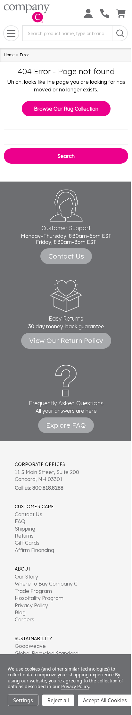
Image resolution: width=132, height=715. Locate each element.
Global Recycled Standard (46, 653)
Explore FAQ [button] (66, 425)
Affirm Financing (34, 550)
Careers (24, 619)
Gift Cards (27, 543)
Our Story (26, 576)
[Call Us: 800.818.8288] (104, 13)
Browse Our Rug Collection (66, 108)
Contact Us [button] (66, 256)
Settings (23, 700)
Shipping (25, 528)
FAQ (20, 521)
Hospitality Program (39, 598)
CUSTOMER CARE (34, 506)
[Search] (120, 33)
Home (9, 54)
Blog (20, 612)
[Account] (88, 13)
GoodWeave (30, 646)
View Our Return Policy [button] (66, 340)
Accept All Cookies (105, 700)
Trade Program (33, 591)
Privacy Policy (31, 605)
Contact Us (28, 514)
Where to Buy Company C (46, 583)
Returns (24, 535)
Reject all (58, 700)
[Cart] (121, 13)
